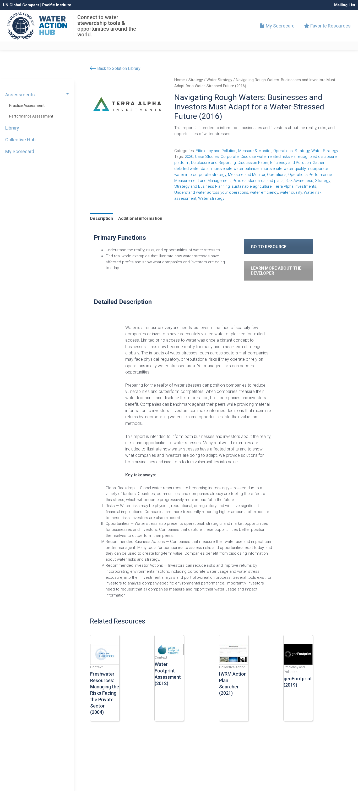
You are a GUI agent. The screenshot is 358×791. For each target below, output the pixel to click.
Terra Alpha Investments (295, 186)
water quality (291, 192)
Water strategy (211, 198)
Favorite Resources (330, 26)
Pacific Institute (56, 5)
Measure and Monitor (246, 174)
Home (179, 79)
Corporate (230, 156)
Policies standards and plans (258, 180)
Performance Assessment (31, 116)
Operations (283, 150)
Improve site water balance (234, 168)
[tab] (101, 218)
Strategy (195, 79)
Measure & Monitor (255, 150)
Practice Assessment (27, 105)
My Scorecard (280, 26)
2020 (189, 156)
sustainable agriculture (252, 186)
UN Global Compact (21, 5)
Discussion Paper (253, 162)
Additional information (140, 218)
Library (12, 128)
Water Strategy (219, 79)
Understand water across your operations (211, 192)
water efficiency (264, 192)
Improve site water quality (283, 168)
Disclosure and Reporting (213, 162)
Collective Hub (20, 139)
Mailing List (344, 5)
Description (101, 218)
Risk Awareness (299, 180)
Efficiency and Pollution (216, 150)
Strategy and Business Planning (202, 186)
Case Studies (207, 156)
